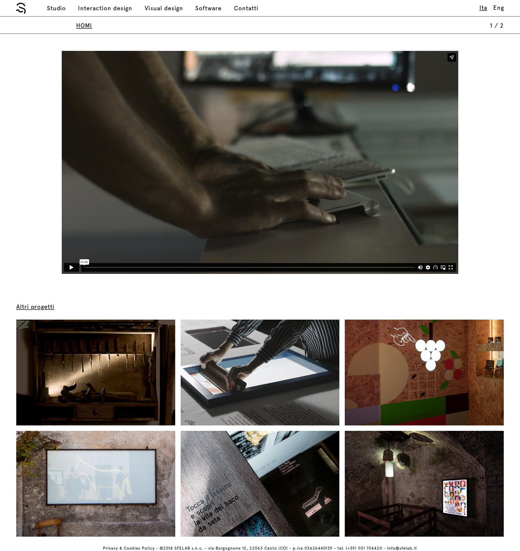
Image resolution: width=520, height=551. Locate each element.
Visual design (164, 8)
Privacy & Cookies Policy (129, 548)
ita (483, 7)
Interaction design (105, 8)
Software (208, 8)
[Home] (21, 8)
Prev (39, 162)
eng (498, 7)
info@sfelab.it (402, 548)
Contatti (246, 8)
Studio (56, 8)
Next (481, 162)
